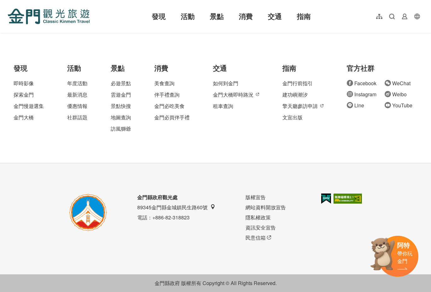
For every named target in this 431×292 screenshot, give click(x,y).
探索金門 (24, 94)
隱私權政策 (258, 217)
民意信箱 (255, 237)
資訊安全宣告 (260, 227)
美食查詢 (164, 83)
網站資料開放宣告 (265, 207)
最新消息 (77, 94)
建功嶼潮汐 (295, 94)
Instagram (365, 94)
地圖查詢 (121, 117)
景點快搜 (121, 106)
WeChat (401, 83)
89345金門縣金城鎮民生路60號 (172, 207)
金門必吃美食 (169, 106)
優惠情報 (77, 106)
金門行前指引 (297, 83)
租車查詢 (223, 106)
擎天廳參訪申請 (300, 106)
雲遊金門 (121, 94)
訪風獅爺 (121, 128)
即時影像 (24, 83)
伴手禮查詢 (167, 94)
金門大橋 (24, 117)
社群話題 (77, 117)
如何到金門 (225, 83)
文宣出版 (292, 117)
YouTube (402, 105)
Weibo (399, 94)
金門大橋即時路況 (233, 94)
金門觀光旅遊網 (49, 16)
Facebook (365, 83)
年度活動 (77, 83)
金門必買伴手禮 (172, 117)
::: (9, 3)
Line (359, 105)
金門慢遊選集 (29, 106)
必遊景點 (121, 83)
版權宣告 (255, 197)
